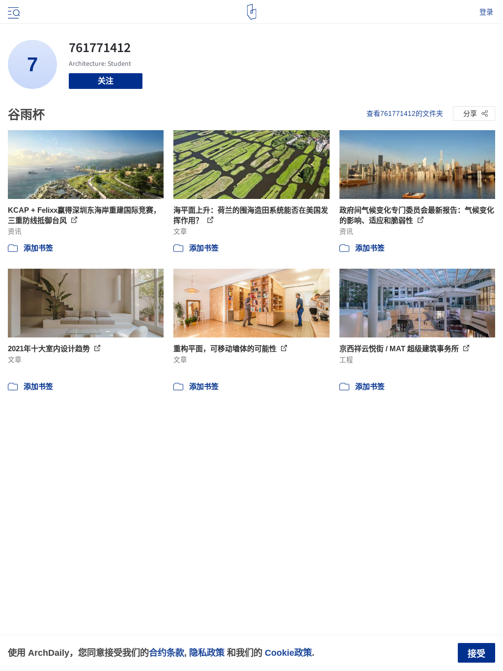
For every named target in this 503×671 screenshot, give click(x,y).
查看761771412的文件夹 (404, 113)
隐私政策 (206, 652)
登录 (486, 11)
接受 (476, 654)
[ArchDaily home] (251, 12)
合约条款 (166, 652)
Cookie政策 (288, 652)
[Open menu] (13, 12)
